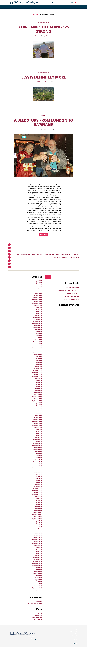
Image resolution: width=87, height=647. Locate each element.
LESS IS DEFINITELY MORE (43, 77)
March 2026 (38, 291)
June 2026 (39, 285)
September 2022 (37, 376)
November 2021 (37, 397)
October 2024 (38, 325)
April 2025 (39, 313)
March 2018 (38, 482)
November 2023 (37, 348)
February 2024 (37, 342)
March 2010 (38, 578)
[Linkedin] (35, 639)
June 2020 (39, 431)
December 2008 (37, 584)
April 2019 (39, 458)
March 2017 (38, 506)
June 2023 (39, 358)
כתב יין (57, 6)
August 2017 (38, 496)
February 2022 (37, 390)
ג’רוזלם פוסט (74, 635)
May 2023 (39, 360)
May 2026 (39, 287)
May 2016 (39, 527)
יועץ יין (36, 6)
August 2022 (38, 378)
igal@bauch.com (47, 36)
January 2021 (38, 417)
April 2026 (39, 289)
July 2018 (39, 474)
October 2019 (38, 447)
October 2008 (38, 586)
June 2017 (39, 500)
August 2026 (38, 281)
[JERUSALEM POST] (9, 254)
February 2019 (37, 462)
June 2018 (39, 476)
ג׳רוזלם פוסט (46, 6)
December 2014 (37, 561)
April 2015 (39, 553)
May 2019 (39, 456)
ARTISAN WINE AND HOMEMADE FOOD (67, 290)
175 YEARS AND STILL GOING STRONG (43, 29)
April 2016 (39, 529)
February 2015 (37, 557)
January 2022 (38, 392)
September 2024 (37, 327)
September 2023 (37, 352)
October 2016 (38, 517)
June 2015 (39, 549)
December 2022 (37, 370)
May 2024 (39, 336)
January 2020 (38, 441)
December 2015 (37, 537)
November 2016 (37, 515)
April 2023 (39, 362)
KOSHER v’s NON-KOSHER (71, 299)
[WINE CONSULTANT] (9, 257)
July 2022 (39, 380)
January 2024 (38, 344)
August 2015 (38, 545)
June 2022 (39, 382)
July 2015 (39, 547)
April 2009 (39, 582)
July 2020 (39, 429)
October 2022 (38, 374)
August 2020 (38, 427)
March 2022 (38, 388)
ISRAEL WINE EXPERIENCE (64, 254)
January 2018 (38, 486)
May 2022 (39, 384)
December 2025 (37, 297)
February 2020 (37, 439)
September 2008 (37, 588)
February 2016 (37, 533)
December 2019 (37, 443)
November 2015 (37, 539)
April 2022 (39, 386)
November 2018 (37, 468)
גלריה (18, 6)
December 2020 (37, 419)
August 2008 (38, 590)
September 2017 (37, 494)
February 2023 (37, 366)
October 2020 (38, 423)
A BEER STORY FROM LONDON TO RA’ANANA (43, 122)
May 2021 (39, 409)
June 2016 (39, 525)
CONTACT (57, 257)
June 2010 (39, 576)
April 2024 (39, 338)
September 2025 (37, 303)
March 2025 (38, 315)
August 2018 (38, 472)
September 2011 (37, 574)
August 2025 (38, 305)
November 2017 (37, 490)
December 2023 (37, 346)
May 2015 (39, 551)
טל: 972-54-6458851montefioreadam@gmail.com (30, 637)
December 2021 (37, 395)
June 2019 (39, 453)
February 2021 (37, 415)
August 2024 (38, 329)
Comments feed (37, 617)
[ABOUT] (9, 244)
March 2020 (38, 437)
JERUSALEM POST (37, 254)
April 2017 (39, 504)
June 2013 (39, 569)
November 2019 (37, 445)
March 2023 (38, 364)
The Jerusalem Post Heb (43, 22)
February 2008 (37, 592)
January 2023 (38, 368)
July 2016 (39, 523)
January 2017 (38, 510)
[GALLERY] (9, 264)
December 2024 (37, 321)
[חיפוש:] (65, 277)
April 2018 (39, 480)
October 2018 (38, 470)
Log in (40, 613)
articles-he (43, 115)
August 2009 (38, 580)
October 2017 (38, 492)
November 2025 (37, 299)
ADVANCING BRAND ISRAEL (71, 287)
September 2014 (37, 565)
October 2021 (38, 399)
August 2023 (38, 354)
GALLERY (65, 257)
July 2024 (39, 331)
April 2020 (39, 435)
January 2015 (38, 559)
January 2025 (38, 319)
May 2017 (39, 502)
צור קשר (8, 6)
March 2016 (38, 531)
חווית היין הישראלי (68, 6)
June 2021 (39, 407)
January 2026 (38, 295)
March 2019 (38, 460)
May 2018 (39, 478)
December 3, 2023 (36, 129)
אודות (79, 6)
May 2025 (39, 311)
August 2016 (38, 521)
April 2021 (39, 411)
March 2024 (38, 340)
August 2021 (38, 403)
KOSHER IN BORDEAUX (72, 296)
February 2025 (37, 317)
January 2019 (38, 464)
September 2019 (37, 449)
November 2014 (37, 563)
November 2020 (37, 421)
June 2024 (39, 334)
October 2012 (38, 571)
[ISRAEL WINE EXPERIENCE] (9, 248)
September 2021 (37, 401)
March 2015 (38, 555)
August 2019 (38, 451)
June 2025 (39, 309)
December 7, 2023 (36, 81)
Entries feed (38, 615)
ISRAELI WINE (74, 257)
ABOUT (76, 254)
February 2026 (37, 293)
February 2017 (37, 508)
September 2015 (37, 543)
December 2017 (37, 488)
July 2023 (39, 356)
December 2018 (37, 466)
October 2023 (38, 350)
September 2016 (37, 519)
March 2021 (38, 413)
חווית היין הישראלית (73, 631)
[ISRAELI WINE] (9, 260)
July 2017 (39, 498)
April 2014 (39, 567)
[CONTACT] (9, 267)
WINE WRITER (49, 254)
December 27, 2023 (36, 36)
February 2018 (37, 484)
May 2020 (39, 433)
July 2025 (39, 307)
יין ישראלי (27, 6)
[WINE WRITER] (9, 251)
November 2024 (37, 323)
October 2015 (38, 541)
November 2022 (37, 372)
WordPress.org (37, 619)
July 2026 (39, 283)
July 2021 (39, 405)
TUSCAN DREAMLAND (72, 293)
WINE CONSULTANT (23, 254)
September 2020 (37, 425)
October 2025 (38, 301)
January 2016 (38, 535)
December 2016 (37, 512)
